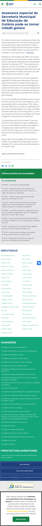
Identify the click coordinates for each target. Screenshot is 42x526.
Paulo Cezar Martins (29, 296)
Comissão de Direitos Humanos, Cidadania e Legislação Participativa (20, 383)
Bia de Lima (5, 277)
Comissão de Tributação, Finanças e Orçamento (17, 437)
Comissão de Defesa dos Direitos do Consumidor (18, 374)
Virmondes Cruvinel (29, 318)
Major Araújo (26, 288)
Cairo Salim (5, 285)
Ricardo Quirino (27, 299)
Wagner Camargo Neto (30, 325)
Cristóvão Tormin (7, 303)
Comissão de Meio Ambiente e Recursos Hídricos (18, 404)
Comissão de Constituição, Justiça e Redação (17, 362)
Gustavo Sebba (6, 329)
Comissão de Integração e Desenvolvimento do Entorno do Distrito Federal (20, 399)
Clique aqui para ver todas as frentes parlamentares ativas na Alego (19, 456)
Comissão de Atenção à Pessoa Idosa (14, 358)
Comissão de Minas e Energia (11, 408)
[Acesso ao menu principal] (2, 4)
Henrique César (6, 332)
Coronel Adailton (7, 296)
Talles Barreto (27, 310)
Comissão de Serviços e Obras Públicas (14, 433)
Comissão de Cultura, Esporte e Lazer (14, 366)
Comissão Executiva (8, 444)
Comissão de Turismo (8, 440)
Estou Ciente (21, 519)
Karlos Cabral (26, 270)
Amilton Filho (5, 263)
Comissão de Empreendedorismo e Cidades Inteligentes (21, 392)
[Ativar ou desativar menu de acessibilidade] (34, 4)
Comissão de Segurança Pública (12, 429)
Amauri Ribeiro (6, 259)
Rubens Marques (28, 307)
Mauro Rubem (27, 292)
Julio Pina (25, 266)
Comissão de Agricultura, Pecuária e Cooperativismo (19, 351)
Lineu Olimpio (27, 277)
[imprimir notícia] (38, 33)
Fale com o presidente (8, 477)
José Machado (27, 263)
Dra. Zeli (4, 310)
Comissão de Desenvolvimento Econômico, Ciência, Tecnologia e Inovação (19, 378)
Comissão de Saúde (8, 426)
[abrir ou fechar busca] (40, 4)
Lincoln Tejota (27, 274)
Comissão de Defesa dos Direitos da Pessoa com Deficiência (18, 370)
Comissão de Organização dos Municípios (15, 411)
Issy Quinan (26, 255)
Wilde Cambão (27, 329)
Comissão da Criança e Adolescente (13, 347)
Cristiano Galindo (7, 299)
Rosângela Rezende (29, 303)
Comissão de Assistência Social (12, 354)
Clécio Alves (5, 292)
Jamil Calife (26, 259)
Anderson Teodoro (7, 266)
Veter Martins (27, 314)
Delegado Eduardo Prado (10, 307)
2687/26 (30, 53)
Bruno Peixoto (6, 281)
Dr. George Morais (7, 314)
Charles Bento (6, 288)
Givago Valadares (7, 321)
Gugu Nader (5, 325)
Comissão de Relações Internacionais (14, 422)
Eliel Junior (5, 318)
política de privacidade (17, 511)
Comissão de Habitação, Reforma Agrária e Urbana (18, 395)
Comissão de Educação (9, 388)
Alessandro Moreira (8, 255)
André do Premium (7, 270)
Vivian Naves (26, 321)
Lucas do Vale (27, 285)
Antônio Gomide (7, 274)
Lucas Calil (25, 281)
